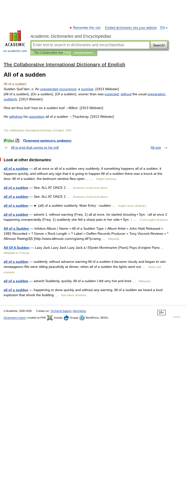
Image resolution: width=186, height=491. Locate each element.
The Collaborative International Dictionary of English (50, 52)
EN (162, 27)
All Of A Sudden (17, 247)
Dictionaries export (15, 317)
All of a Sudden (16, 228)
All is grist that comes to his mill (35, 147)
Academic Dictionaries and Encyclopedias (70, 36)
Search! (159, 45)
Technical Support (60, 310)
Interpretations (83, 52)
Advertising (79, 310)
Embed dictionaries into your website (131, 27)
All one (156, 147)
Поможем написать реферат (47, 140)
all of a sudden (16, 168)
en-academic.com (15, 51)
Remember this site (87, 27)
